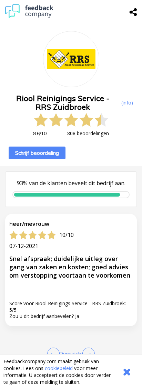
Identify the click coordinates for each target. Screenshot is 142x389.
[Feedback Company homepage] (29, 16)
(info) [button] (127, 102)
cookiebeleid (59, 368)
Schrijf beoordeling (37, 153)
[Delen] (133, 12)
